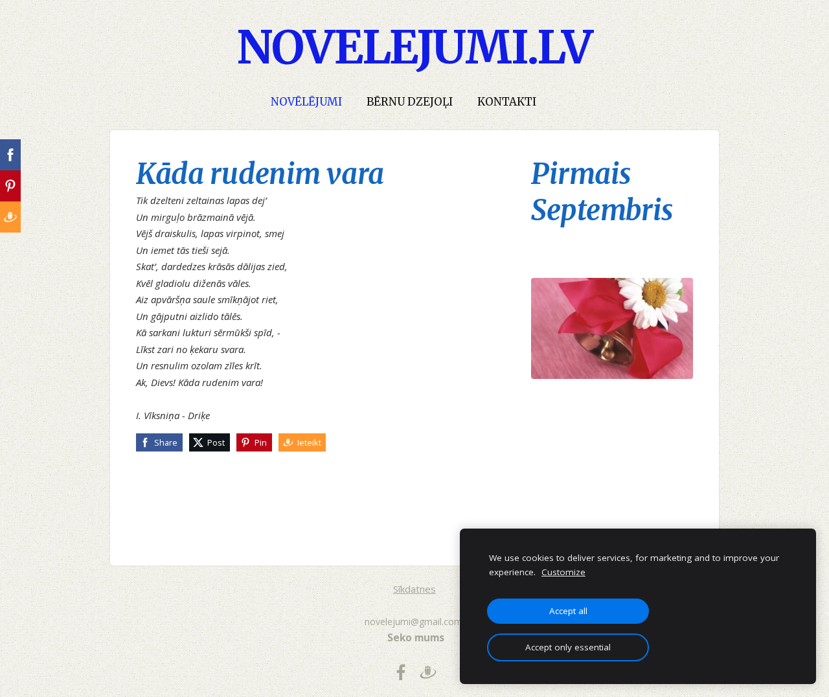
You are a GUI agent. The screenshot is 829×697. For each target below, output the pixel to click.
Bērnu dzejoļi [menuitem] (410, 102)
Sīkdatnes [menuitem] (414, 588)
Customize (563, 572)
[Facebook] (401, 672)
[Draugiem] (428, 672)
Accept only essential (568, 647)
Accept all (568, 611)
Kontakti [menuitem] (506, 102)
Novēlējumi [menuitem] (306, 102)
